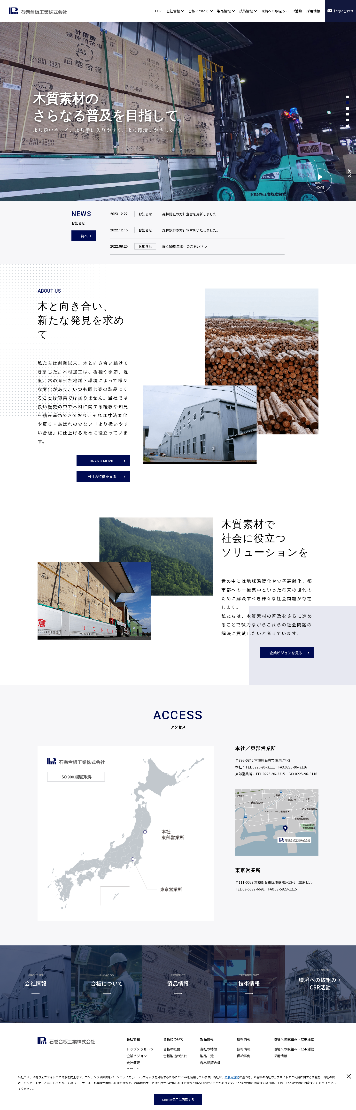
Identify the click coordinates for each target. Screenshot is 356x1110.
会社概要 (133, 1062)
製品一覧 (207, 1055)
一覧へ (82, 235)
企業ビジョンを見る (286, 652)
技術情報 (243, 1049)
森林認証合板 (210, 1062)
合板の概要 (171, 1049)
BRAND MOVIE (102, 460)
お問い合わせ (343, 10)
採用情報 (313, 10)
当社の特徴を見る (101, 476)
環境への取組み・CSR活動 (281, 10)
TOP (158, 10)
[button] (347, 97)
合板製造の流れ (175, 1055)
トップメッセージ (140, 1049)
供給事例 (243, 1055)
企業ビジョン (136, 1055)
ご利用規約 (232, 1077)
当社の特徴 (208, 1049)
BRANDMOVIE (320, 185)
